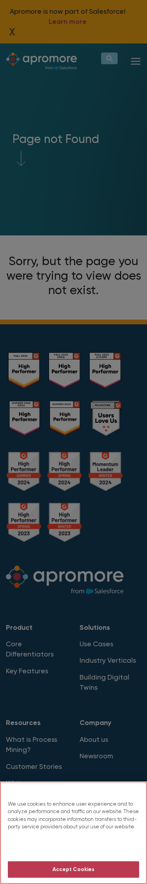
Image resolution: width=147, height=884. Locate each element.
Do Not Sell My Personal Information (73, 847)
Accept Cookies (74, 869)
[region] (73, 832)
